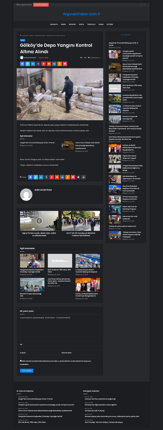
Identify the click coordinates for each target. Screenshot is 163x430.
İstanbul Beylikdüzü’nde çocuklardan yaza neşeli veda (132, 97)
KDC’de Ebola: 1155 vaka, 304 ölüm (59, 271)
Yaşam (101, 24)
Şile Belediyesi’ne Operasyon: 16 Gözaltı (131, 177)
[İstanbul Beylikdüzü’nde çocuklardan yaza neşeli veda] (115, 98)
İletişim (110, 24)
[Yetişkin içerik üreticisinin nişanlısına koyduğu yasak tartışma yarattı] (115, 54)
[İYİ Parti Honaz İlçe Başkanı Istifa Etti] (115, 200)
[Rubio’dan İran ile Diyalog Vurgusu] (115, 209)
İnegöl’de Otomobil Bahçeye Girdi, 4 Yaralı (37, 143)
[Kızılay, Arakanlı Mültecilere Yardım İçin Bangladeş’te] (88, 285)
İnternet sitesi (66, 353)
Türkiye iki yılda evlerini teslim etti (122, 226)
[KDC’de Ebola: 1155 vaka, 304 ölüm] (60, 261)
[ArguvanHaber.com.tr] (81, 14)
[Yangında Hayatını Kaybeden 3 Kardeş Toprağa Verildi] (32, 261)
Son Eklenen (126, 35)
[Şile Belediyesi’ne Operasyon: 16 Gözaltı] (115, 179)
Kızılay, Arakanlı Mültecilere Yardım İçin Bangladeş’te (87, 295)
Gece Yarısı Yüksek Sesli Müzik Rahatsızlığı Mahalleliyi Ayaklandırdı (72, 5)
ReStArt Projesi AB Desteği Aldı (30, 295)
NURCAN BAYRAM (30, 58)
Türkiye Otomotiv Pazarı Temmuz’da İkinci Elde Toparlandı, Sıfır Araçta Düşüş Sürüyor (125, 128)
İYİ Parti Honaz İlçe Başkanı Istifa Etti (130, 198)
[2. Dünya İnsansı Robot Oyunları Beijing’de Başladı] (88, 261)
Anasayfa (54, 24)
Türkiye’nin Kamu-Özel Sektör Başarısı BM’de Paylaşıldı (132, 234)
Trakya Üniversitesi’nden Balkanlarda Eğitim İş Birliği (133, 168)
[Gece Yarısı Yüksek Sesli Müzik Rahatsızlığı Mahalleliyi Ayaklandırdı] (68, 145)
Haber (63, 24)
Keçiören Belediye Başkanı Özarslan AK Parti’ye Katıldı (131, 188)
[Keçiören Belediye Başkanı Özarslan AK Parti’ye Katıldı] (115, 189)
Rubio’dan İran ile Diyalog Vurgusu (130, 207)
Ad (21, 344)
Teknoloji (91, 24)
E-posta (23, 353)
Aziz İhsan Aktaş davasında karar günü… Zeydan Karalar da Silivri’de (59, 281)
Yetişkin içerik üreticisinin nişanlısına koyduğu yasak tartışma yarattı (132, 54)
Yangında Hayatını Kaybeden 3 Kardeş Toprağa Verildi (32, 271)
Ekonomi (72, 24)
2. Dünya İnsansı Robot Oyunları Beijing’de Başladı (86, 271)
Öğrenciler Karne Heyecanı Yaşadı (129, 157)
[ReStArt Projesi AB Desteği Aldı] (32, 285)
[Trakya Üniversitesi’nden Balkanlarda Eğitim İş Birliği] (115, 169)
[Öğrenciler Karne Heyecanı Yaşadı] (115, 159)
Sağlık (81, 24)
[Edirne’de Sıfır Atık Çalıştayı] (115, 219)
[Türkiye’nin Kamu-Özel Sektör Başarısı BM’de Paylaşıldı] (115, 235)
